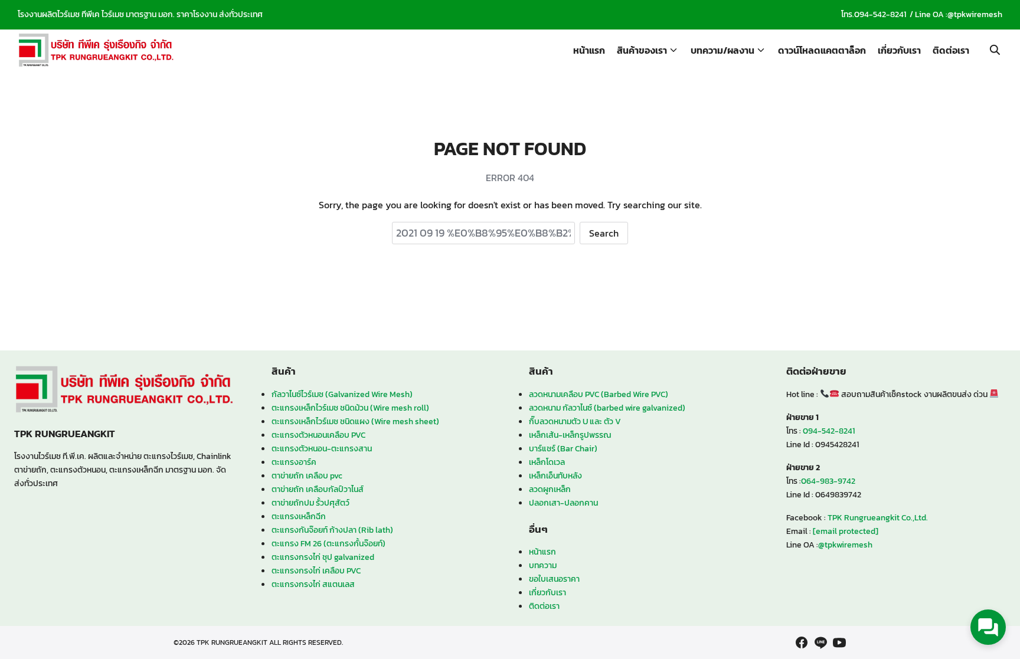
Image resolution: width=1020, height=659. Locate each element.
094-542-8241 (880, 14)
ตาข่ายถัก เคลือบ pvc (307, 475)
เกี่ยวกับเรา (899, 50)
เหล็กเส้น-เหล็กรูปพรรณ (570, 434)
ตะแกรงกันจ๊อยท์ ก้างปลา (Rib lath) (332, 529)
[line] (820, 642)
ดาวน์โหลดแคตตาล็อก (822, 50)
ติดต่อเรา (951, 50)
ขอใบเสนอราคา (554, 578)
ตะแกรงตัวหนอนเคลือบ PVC (318, 434)
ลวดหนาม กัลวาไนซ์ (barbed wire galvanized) (607, 407)
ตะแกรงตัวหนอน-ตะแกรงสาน (322, 448)
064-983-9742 (828, 480)
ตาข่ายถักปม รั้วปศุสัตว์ (310, 502)
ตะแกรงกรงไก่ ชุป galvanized (323, 556)
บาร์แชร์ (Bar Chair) (563, 448)
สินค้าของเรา (642, 50)
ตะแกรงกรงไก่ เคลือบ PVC (316, 570)
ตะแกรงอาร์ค (294, 461)
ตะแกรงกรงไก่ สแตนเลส (313, 584)
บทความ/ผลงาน (722, 50)
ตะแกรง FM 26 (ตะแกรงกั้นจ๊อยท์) (328, 543)
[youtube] (839, 642)
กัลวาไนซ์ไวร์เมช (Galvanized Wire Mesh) (342, 394)
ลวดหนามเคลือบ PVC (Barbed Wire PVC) (598, 394)
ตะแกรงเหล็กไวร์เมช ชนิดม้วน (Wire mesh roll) (350, 407)
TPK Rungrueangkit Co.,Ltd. (878, 517)
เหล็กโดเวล (547, 461)
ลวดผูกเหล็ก (550, 489)
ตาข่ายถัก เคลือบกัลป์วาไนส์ (318, 489)
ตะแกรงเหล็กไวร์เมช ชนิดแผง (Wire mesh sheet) (355, 421)
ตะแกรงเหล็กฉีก (299, 516)
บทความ (543, 565)
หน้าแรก (589, 50)
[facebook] (802, 642)
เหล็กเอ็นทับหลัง (555, 475)
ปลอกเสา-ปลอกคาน (563, 502)
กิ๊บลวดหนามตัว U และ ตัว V (575, 421)
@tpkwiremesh (974, 14)
